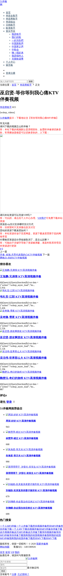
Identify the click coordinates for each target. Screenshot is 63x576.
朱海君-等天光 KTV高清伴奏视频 (23, 455)
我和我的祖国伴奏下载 (21, 538)
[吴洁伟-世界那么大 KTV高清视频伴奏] (20, 351)
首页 (8, 12)
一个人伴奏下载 (24, 526)
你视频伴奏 (33, 529)
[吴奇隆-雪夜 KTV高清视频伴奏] (17, 311)
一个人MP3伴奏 (8, 526)
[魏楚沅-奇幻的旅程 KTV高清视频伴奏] (20, 372)
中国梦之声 (17, 46)
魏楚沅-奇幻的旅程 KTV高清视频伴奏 (23, 378)
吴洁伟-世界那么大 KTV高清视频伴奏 (23, 357)
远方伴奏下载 (35, 532)
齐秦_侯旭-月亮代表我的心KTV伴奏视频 (21, 254)
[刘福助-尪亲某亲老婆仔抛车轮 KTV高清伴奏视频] (32, 484)
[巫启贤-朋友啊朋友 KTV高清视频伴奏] (20, 331)
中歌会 (15, 49)
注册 (14, 574)
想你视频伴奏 (40, 526)
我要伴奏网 (42, 544)
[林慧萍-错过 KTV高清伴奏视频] (23, 432)
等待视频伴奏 (49, 532)
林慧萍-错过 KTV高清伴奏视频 (22, 438)
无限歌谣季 (17, 59)
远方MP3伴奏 (21, 532)
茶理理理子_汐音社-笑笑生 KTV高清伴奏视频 (29, 473)
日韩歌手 (10, 25)
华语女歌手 (12, 15)
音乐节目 (10, 31)
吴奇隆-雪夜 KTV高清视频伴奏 (19, 317)
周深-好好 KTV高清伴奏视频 (21, 421)
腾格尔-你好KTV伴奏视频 (13, 257)
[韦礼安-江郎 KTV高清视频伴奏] (17, 290)
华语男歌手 (12, 18)
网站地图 (4, 547)
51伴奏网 (4, 118)
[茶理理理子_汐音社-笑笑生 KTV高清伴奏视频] (31, 467)
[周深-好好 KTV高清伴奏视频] (22, 414)
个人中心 (10, 62)
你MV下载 (51, 538)
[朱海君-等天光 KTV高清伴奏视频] (24, 449)
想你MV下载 (39, 538)
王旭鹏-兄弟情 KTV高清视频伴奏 (20, 276)
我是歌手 (16, 34)
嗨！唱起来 (17, 52)
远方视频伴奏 (7, 532)
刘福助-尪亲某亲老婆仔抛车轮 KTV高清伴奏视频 (31, 490)
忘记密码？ (23, 574)
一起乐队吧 (17, 40)
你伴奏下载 (56, 529)
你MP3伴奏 (45, 529)
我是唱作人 (17, 56)
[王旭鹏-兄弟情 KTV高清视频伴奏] (18, 270)
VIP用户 (42, 218)
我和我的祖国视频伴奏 (35, 535)
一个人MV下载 (19, 529)
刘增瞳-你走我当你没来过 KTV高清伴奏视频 (29, 508)
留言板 (9, 65)
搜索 (31, 81)
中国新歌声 (17, 43)
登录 (9, 401)
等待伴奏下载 (16, 535)
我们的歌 (16, 37)
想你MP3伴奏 (54, 526)
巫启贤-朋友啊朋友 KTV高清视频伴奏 (23, 337)
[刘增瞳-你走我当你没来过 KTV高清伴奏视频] (30, 501)
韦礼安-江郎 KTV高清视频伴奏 (19, 296)
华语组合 (10, 22)
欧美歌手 (10, 28)
